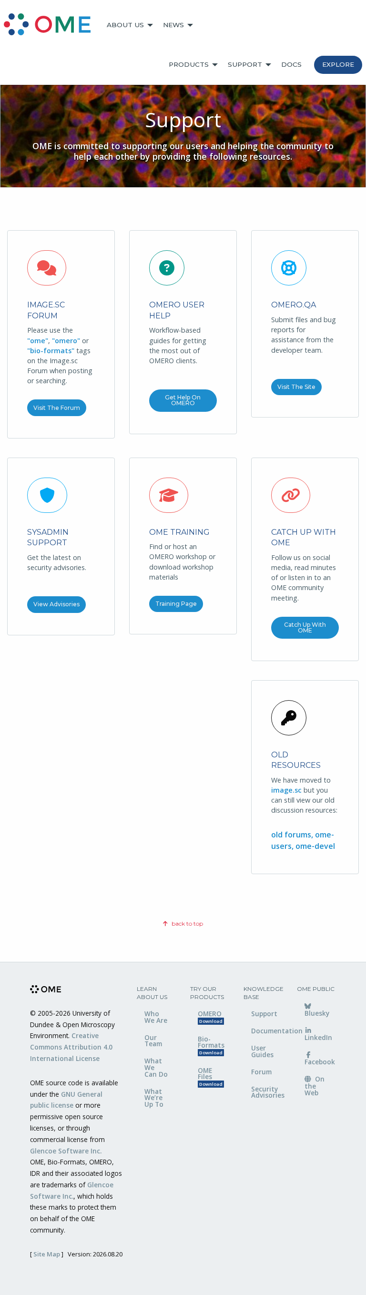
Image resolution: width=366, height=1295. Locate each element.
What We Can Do (156, 1067)
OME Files (210, 1076)
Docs (291, 64)
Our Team (153, 1041)
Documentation (267, 1030)
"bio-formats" (50, 350)
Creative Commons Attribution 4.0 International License (71, 1047)
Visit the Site (296, 386)
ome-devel (315, 846)
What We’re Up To (153, 1098)
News (173, 25)
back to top (186, 923)
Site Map (46, 1254)
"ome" (37, 340)
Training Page (176, 603)
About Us (125, 25)
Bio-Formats (211, 1045)
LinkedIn (318, 1037)
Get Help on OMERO (183, 400)
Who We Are (155, 1017)
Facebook (320, 1061)
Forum (261, 1071)
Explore (338, 64)
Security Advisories (267, 1092)
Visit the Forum (56, 407)
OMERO (210, 1016)
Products (189, 64)
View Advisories (56, 604)
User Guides (262, 1051)
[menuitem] (51, 25)
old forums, (293, 834)
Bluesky (317, 1013)
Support (245, 64)
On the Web (315, 1085)
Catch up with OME (305, 627)
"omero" (66, 340)
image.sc (286, 790)
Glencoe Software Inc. (66, 1150)
